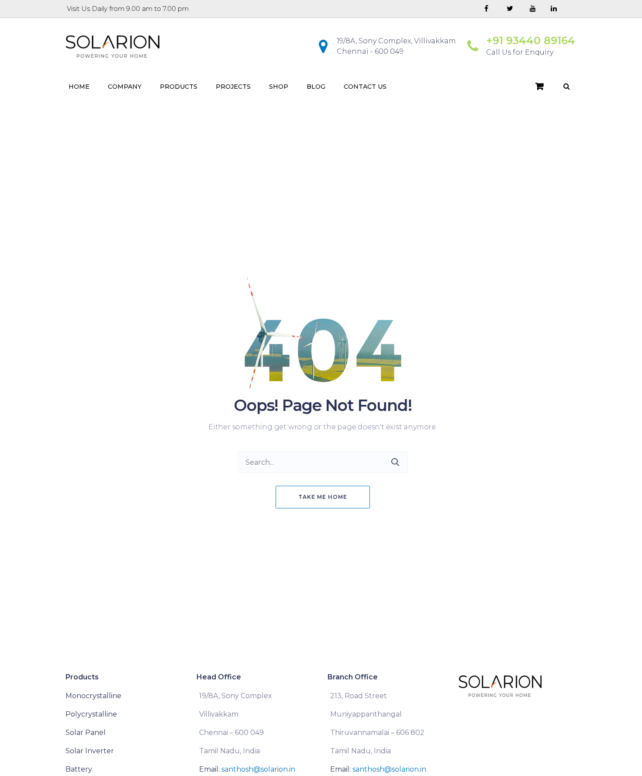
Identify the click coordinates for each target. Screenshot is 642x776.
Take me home (322, 497)
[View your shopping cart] (539, 86)
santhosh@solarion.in (258, 769)
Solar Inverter (90, 751)
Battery (79, 769)
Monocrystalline (93, 696)
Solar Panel (86, 732)
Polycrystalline (91, 714)
